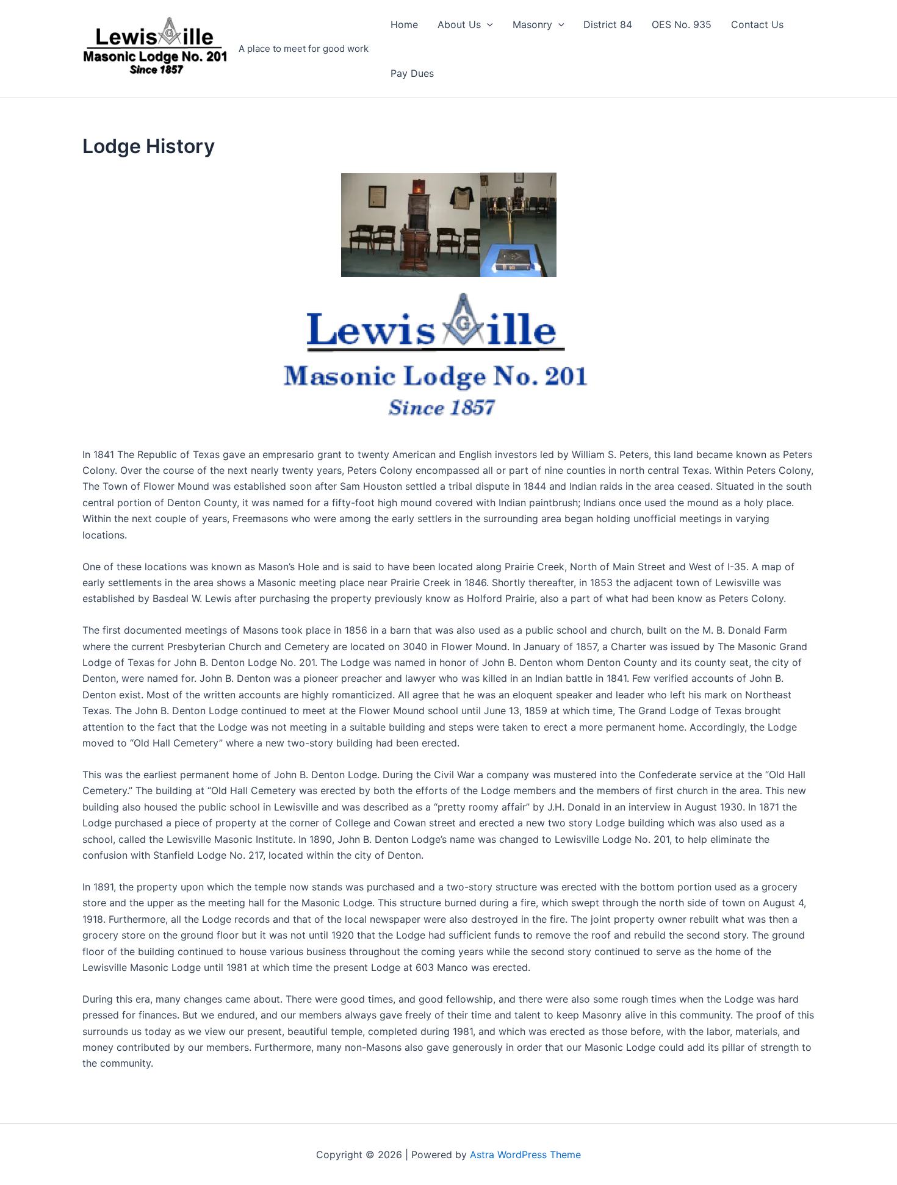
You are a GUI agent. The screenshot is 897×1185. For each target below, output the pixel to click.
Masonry (532, 24)
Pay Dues (412, 73)
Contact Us (757, 24)
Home (404, 24)
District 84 (607, 24)
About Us (459, 24)
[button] (487, 24)
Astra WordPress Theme (525, 1154)
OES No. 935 (681, 24)
